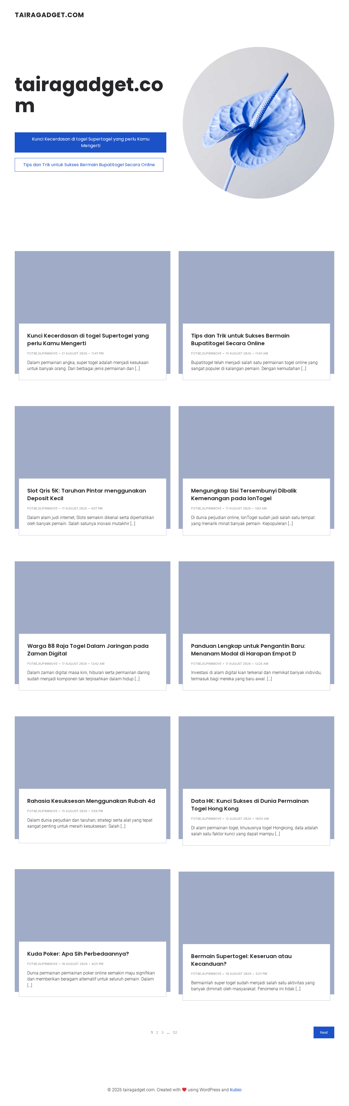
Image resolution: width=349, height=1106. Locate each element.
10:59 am (262, 819)
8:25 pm (97, 964)
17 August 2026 (74, 508)
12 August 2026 (238, 819)
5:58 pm (97, 811)
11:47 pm (97, 353)
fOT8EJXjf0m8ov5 (42, 353)
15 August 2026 (74, 811)
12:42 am (97, 664)
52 (175, 1032)
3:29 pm (261, 974)
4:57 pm (97, 508)
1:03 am (261, 508)
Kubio (236, 1090)
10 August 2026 (75, 964)
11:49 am (261, 353)
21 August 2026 (74, 353)
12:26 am (261, 664)
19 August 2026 (238, 353)
